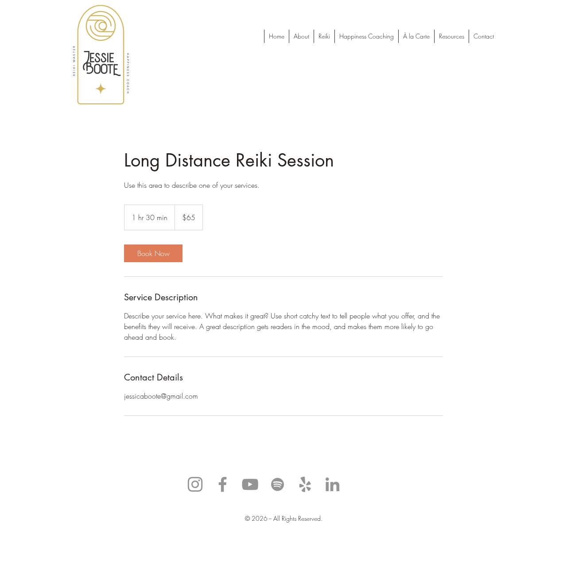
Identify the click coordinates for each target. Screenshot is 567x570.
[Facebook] (223, 484)
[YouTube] (250, 484)
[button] (451, 36)
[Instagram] (195, 484)
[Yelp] (305, 484)
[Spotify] (277, 484)
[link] (153, 253)
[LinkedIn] (332, 484)
